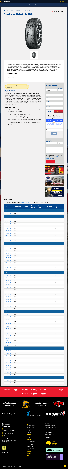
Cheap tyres (47, 437)
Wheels (29, 434)
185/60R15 (8, 250)
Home (6, 10)
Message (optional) (50, 146)
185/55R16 (8, 277)
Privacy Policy (56, 156)
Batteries (29, 443)
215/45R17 (8, 324)
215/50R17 (8, 326)
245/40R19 (8, 382)
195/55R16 (8, 285)
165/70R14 (8, 221)
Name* (47, 93)
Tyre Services (30, 446)
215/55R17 (8, 328)
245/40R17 (8, 345)
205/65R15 (8, 269)
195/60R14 (8, 235)
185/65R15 (8, 253)
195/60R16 (8, 287)
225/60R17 (8, 340)
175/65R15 (8, 246)
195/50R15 (8, 258)
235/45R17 (8, 343)
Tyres (28, 424)
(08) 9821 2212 (8, 433)
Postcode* (48, 106)
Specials (29, 451)
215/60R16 (8, 304)
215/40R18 (8, 351)
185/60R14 (8, 228)
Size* (47, 88)
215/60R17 (8, 331)
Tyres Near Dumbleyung (50, 427)
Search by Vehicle (31, 425)
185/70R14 (8, 233)
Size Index (47, 424)
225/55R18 (8, 362)
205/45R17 (8, 316)
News (28, 457)
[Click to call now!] (59, 1)
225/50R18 (8, 360)
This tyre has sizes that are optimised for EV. (17, 86)
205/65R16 (8, 299)
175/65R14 (8, 223)
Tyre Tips (29, 432)
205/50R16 (8, 292)
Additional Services (31, 450)
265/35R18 (8, 374)
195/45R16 (8, 280)
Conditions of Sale (17, 466)
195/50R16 (8, 282)
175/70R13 (8, 213)
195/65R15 (8, 265)
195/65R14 (8, 238)
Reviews (29, 458)
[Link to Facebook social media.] (65, 466)
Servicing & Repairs (31, 444)
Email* (47, 101)
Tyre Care (29, 431)
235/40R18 (8, 365)
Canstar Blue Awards (49, 434)
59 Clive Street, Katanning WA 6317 (9, 429)
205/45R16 (8, 289)
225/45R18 (8, 358)
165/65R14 (8, 219)
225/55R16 (8, 306)
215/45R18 (8, 353)
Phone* (47, 97)
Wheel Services (30, 448)
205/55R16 (8, 294)
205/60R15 (8, 267)
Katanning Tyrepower (35, 4)
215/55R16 (8, 301)
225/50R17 (8, 335)
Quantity (60, 88)
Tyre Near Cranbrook (50, 425)
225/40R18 (8, 355)
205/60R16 (8, 297)
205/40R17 (8, 314)
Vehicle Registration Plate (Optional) (50, 140)
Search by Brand (30, 429)
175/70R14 (8, 226)
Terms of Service (49, 158)
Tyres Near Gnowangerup (51, 429)
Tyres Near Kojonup (49, 430)
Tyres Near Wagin (49, 432)
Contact (29, 453)
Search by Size (30, 427)
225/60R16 (8, 308)
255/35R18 (8, 372)
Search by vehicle (24, 202)
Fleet (28, 455)
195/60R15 (8, 262)
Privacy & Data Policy (9, 466)
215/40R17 (8, 321)
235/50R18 (8, 367)
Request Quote (50, 161)
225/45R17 (8, 333)
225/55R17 (8, 338)
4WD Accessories (31, 441)
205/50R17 (8, 319)
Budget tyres (48, 436)
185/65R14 (8, 231)
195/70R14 (8, 240)
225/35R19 (8, 380)
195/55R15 (8, 260)
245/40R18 (8, 370)
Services (29, 439)
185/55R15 (8, 248)
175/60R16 (8, 275)
